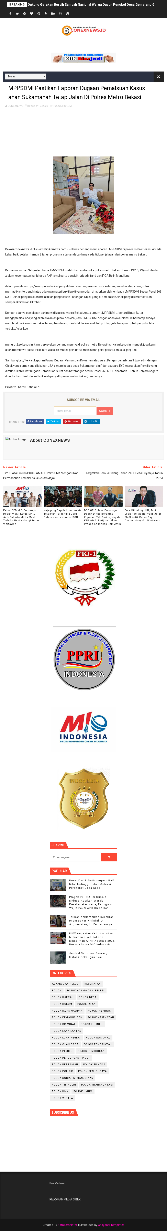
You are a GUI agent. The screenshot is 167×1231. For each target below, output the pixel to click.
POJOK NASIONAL (98, 1037)
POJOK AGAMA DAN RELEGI (85, 990)
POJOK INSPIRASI (100, 1010)
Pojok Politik (62, 1071)
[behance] (53, 13)
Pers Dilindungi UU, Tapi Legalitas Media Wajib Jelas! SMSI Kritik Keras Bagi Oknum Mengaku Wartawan (144, 515)
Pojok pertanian (65, 1064)
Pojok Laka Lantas (66, 1031)
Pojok (57, 990)
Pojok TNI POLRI (64, 1084)
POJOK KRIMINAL (64, 1024)
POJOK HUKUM (63, 105)
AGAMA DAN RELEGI (65, 983)
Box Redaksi (57, 1183)
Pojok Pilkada (94, 1064)
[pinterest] (25, 13)
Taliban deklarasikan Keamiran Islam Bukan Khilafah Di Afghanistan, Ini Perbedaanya (91, 920)
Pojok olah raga (65, 1044)
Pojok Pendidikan (91, 1051)
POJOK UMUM (83, 1091)
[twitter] (17, 13)
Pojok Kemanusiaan (67, 1017)
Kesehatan (93, 983)
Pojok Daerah (63, 997)
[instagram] (60, 13)
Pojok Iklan (86, 1004)
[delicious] (67, 13)
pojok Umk (60, 1091)
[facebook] (10, 13)
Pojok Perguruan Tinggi (71, 1057)
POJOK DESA (88, 997)
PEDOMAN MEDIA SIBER (65, 1199)
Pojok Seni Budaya (92, 1071)
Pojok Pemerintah (98, 1044)
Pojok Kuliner (92, 1024)
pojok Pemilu (62, 1051)
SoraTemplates (68, 1225)
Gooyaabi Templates (111, 1225)
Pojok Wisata (62, 1098)
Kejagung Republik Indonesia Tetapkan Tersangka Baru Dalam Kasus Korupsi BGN (63, 514)
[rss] (46, 13)
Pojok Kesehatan (101, 1017)
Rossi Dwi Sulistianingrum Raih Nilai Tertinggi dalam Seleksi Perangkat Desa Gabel (92, 884)
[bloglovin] (32, 13)
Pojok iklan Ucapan (67, 1010)
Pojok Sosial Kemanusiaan (72, 1078)
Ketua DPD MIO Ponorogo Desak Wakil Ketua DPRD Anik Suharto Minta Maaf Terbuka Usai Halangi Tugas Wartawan (21, 517)
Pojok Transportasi (97, 1084)
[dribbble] (39, 13)
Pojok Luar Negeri (66, 1037)
